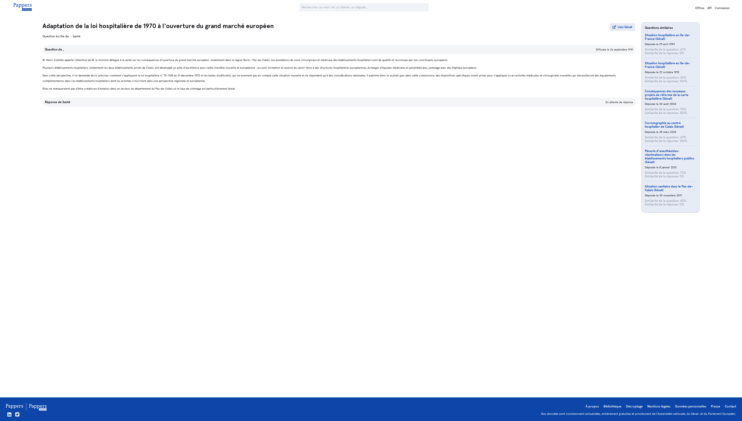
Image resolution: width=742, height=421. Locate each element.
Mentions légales (659, 406)
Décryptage (634, 406)
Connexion (722, 8)
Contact (730, 406)
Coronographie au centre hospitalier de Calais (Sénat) (664, 124)
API (709, 8)
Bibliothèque (612, 406)
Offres (699, 8)
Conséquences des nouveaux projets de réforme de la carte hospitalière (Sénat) (666, 94)
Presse (715, 406)
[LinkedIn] (9, 414)
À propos (592, 406)
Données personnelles (690, 406)
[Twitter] (17, 414)
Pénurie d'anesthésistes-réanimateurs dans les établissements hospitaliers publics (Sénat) (669, 156)
